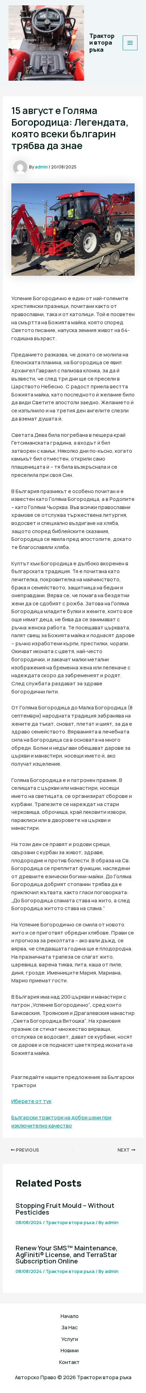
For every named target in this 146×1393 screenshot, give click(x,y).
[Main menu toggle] (130, 42)
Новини (70, 1350)
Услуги (69, 1338)
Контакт (69, 1361)
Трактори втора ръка (101, 42)
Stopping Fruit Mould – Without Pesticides (65, 1208)
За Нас (69, 1327)
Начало (70, 1315)
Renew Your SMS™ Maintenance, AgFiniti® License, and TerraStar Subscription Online (67, 1254)
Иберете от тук (31, 1100)
